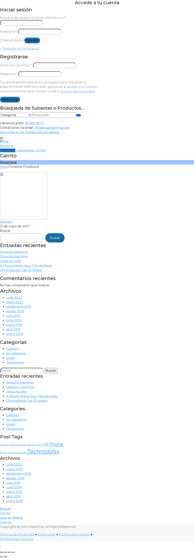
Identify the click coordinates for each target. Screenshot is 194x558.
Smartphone (14, 452)
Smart (10, 358)
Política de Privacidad (17, 534)
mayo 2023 (14, 302)
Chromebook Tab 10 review (20, 270)
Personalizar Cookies (16, 539)
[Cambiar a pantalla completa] (5, 552)
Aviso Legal (47, 534)
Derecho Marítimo (14, 252)
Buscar (5, 231)
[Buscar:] (21, 371)
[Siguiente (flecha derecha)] (5, 556)
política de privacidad (77, 91)
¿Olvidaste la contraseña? (20, 48)
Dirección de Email (16, 65)
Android (4, 445)
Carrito (5, 513)
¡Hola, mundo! (10, 261)
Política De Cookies (74, 534)
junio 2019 (13, 320)
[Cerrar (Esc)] (12, 552)
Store (23, 452)
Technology (15, 362)
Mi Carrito (7, 150)
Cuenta (5, 522)
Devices (22, 445)
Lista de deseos (48, 132)
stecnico (6, 222)
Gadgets (12, 349)
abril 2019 (13, 329)
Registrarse (10, 99)
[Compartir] (9, 552)
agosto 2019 (15, 311)
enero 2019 (14, 334)
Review (3, 452)
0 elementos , (30, 150)
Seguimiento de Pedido (18, 132)
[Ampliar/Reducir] (1, 552)
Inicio (4, 167)
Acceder (32, 40)
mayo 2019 (14, 325)
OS (46, 444)
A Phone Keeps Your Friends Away (26, 265)
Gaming (31, 445)
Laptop (39, 445)
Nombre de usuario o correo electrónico (33, 18)
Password (8, 31)
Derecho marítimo (14, 256)
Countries (13, 445)
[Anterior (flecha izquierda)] (1, 556)
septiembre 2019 (18, 306)
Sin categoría (16, 353)
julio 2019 (13, 316)
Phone (56, 444)
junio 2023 (14, 297)
